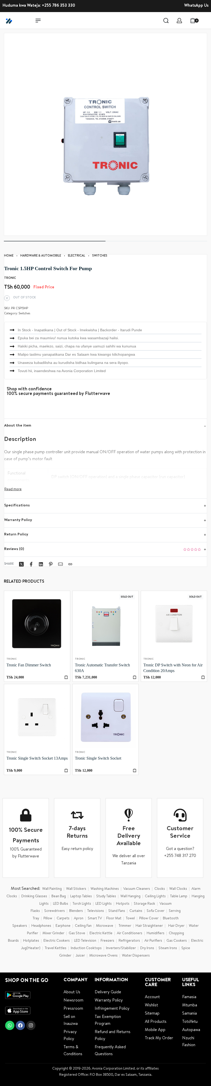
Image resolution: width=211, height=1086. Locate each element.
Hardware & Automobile (40, 256)
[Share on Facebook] (31, 564)
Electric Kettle (101, 933)
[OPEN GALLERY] (105, 134)
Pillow (47, 918)
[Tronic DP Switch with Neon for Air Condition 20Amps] (174, 623)
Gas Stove (77, 933)
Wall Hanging (130, 896)
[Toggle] (13, 489)
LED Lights (103, 904)
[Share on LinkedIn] (41, 564)
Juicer (80, 956)
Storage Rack (144, 904)
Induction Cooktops (86, 948)
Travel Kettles (55, 948)
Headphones (41, 926)
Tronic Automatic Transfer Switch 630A (102, 668)
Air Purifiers (153, 941)
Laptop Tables (81, 896)
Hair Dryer (176, 926)
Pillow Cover (149, 918)
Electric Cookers (56, 941)
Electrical (76, 256)
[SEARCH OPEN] (166, 20)
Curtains (135, 911)
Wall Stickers (76, 889)
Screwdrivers (54, 911)
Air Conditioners (129, 933)
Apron (78, 918)
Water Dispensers (136, 956)
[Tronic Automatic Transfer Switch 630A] (105, 623)
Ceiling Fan (83, 926)
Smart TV (95, 918)
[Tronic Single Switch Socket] (105, 717)
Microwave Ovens (103, 956)
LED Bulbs (60, 904)
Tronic (11, 659)
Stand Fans (116, 911)
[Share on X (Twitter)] (21, 564)
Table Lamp (178, 896)
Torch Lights (82, 904)
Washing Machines (105, 889)
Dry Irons (147, 948)
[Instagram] (31, 1025)
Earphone (63, 926)
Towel (130, 918)
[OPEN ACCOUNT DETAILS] (179, 20)
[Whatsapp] (9, 1025)
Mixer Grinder (53, 933)
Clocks (159, 889)
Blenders (76, 911)
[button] (134, 770)
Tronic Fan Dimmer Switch (28, 665)
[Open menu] (38, 20)
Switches (99, 256)
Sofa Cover (155, 911)
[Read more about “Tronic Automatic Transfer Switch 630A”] (134, 677)
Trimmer (125, 926)
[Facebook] (20, 1025)
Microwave (104, 926)
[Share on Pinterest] (50, 564)
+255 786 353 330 (58, 6)
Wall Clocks (178, 889)
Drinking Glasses (34, 896)
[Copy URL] (70, 564)
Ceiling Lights (155, 896)
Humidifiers (155, 933)
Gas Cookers (176, 941)
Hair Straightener (149, 926)
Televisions (95, 911)
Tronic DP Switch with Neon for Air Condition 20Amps (173, 668)
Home (8, 256)
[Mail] (60, 564)
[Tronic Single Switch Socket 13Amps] (37, 717)
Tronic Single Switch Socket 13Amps (37, 758)
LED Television (85, 941)
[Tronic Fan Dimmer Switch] (37, 623)
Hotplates (31, 941)
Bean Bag (58, 896)
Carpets (63, 918)
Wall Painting (52, 889)
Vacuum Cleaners (136, 889)
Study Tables (106, 896)
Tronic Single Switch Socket (98, 758)
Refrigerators (129, 941)
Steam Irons (168, 948)
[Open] (205, 20)
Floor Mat (113, 918)
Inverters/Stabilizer (121, 948)
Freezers (107, 941)
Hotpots (122, 904)
